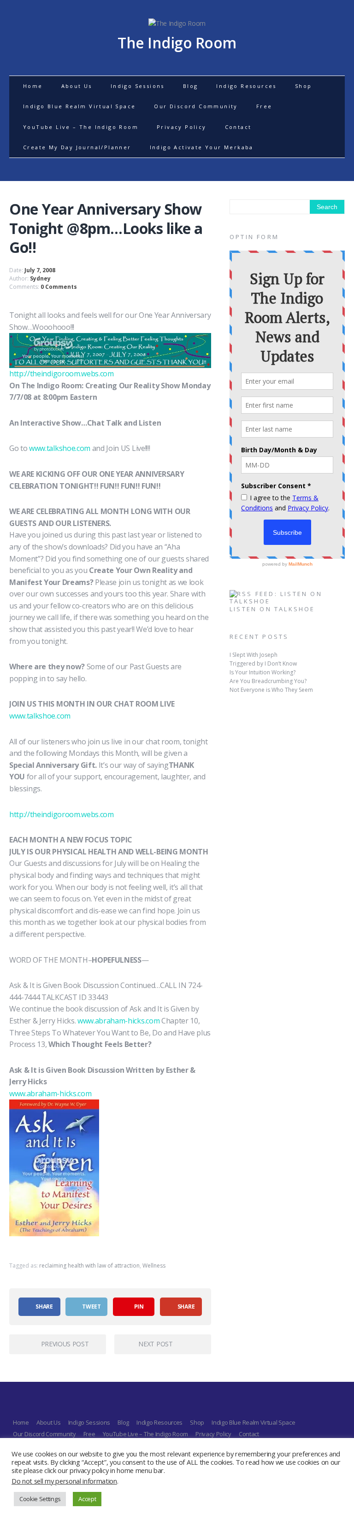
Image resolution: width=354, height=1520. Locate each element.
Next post (155, 1343)
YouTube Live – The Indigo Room (80, 126)
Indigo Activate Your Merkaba (202, 147)
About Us (76, 85)
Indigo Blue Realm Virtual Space (79, 106)
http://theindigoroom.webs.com (61, 373)
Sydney (40, 278)
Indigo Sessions (138, 85)
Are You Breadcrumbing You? (268, 681)
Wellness (153, 1265)
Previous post (65, 1343)
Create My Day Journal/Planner (77, 147)
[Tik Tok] (202, 1403)
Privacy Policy (181, 126)
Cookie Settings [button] (39, 1499)
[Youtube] (168, 1403)
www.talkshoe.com (59, 448)
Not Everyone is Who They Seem (271, 690)
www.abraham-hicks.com (119, 1021)
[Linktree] (185, 1403)
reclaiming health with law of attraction (89, 1265)
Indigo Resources (246, 85)
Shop (303, 85)
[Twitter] (152, 1403)
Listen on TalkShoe (272, 609)
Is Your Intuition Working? (262, 672)
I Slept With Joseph (253, 655)
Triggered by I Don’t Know (263, 663)
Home (33, 85)
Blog (190, 85)
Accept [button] (87, 1499)
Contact (238, 126)
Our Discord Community (195, 106)
